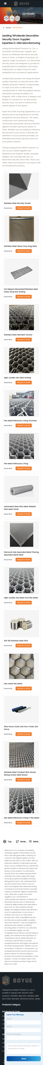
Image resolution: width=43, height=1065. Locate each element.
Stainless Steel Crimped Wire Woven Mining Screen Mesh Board (20, 773)
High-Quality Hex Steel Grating (17, 377)
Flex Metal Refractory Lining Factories (20, 420)
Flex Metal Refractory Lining (16, 463)
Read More (8, 208)
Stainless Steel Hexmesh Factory (18, 334)
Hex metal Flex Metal (13, 683)
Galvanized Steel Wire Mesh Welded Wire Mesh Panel (20, 508)
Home (8, 27)
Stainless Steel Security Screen (17, 203)
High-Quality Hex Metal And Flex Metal (21, 597)
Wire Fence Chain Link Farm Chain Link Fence (21, 728)
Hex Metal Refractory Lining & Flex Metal (21, 817)
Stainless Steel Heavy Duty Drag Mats (20, 246)
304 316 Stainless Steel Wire (16, 640)
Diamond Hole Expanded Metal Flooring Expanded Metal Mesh (21, 553)
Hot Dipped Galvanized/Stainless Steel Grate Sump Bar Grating (21, 290)
